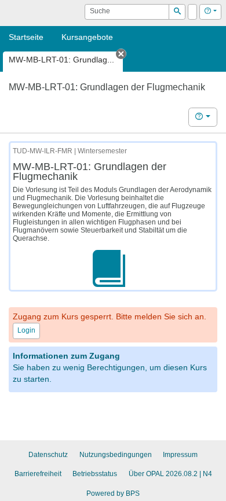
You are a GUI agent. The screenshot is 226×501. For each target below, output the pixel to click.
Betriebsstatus (94, 474)
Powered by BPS (113, 493)
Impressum (180, 455)
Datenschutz (48, 455)
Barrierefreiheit (37, 474)
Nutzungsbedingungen (115, 455)
